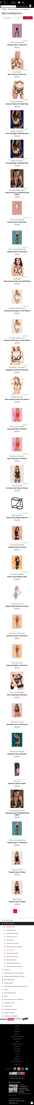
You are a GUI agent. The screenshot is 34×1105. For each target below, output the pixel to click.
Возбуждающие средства (10, 1009)
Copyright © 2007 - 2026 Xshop (17, 1078)
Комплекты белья (10, 926)
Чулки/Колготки (10, 940)
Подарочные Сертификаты (11, 1016)
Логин (26, 6)
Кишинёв (13, 3)
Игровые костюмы (10, 930)
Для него (17, 1034)
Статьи (17, 1056)
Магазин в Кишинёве (15, 1082)
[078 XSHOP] (23, 3)
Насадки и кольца (8, 983)
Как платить (17, 1049)
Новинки (17, 1026)
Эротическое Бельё (9, 923)
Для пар (17, 1029)
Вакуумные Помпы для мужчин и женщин (14, 976)
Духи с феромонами (9, 979)
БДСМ (5, 996)
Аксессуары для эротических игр (14, 966)
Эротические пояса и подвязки (14, 946)
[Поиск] (17, 6)
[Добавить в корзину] (6, 41)
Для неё (17, 1031)
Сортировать (27, 18)
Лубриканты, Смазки (9, 1002)
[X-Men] (25, 1019)
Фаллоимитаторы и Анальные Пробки (13, 973)
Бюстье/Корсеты (10, 950)
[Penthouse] (17, 1019)
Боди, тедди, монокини (12, 953)
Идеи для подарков (17, 1036)
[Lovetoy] (10, 1019)
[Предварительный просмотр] (28, 24)
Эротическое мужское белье (13, 963)
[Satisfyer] (3, 1019)
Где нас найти (17, 1039)
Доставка (17, 1051)
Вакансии (17, 1059)
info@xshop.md (13, 1103)
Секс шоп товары (8, 920)
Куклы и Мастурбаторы (10, 993)
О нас (17, 1054)
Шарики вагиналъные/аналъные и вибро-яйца (15, 986)
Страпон (6, 989)
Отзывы (16, 1064)
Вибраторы (7, 969)
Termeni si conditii (17, 1044)
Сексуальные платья (11, 936)
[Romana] (30, 6)
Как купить (17, 1046)
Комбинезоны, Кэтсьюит (12, 933)
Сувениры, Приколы (9, 1012)
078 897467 (12, 1100)
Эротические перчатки (12, 956)
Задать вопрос (20, 1100)
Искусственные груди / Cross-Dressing (13, 999)
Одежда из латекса (11, 959)
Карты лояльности (17, 1061)
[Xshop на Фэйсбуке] (15, 1068)
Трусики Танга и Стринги (12, 943)
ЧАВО (17, 1041)
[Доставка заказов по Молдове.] (19, 2)
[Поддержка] (32, 1103)
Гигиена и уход (8, 1006)
